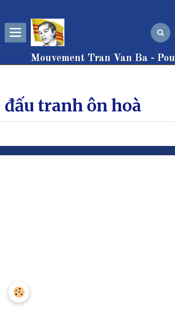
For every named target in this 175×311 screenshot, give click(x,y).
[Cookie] (18, 292)
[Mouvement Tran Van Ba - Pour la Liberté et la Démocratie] (50, 33)
